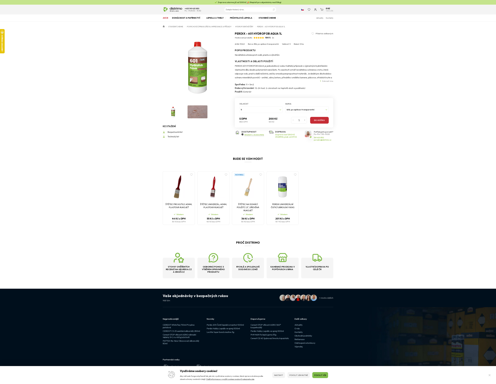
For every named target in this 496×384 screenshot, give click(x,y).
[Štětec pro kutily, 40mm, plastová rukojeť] (179, 186)
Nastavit (278, 375)
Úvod (164, 26)
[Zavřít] (489, 375)
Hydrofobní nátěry (244, 26)
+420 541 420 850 (192, 8)
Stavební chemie (267, 18)
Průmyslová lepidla (241, 18)
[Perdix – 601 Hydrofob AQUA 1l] (197, 66)
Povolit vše (320, 375)
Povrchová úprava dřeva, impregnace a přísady (209, 26)
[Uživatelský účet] (315, 9)
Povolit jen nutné (298, 375)
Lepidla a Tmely (215, 18)
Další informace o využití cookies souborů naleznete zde (230, 379)
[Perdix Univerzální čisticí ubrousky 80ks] (283, 186)
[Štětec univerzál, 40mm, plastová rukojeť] (213, 186)
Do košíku (319, 120)
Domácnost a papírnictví (186, 18)
